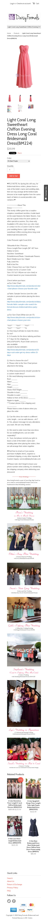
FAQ (9, 891)
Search (10, 878)
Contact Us (46, 192)
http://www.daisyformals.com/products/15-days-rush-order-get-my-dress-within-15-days (23, 352)
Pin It (19, 153)
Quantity (10, 166)
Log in (12, 3)
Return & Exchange (14, 884)
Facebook (14, 901)
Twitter (9, 901)
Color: (9, 158)
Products (16, 33)
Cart (37, 3)
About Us (10, 881)
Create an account (24, 3)
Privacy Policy (12, 888)
